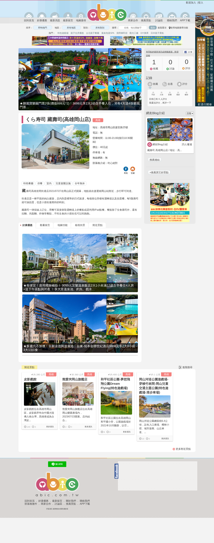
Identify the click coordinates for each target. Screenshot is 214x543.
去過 (170, 84)
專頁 (126, 173)
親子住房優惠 (77, 33)
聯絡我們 (172, 20)
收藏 (155, 84)
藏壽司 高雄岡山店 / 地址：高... (164, 150)
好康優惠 (42, 20)
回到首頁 (29, 20)
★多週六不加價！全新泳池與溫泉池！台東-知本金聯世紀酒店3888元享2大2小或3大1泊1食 (79, 348)
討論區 (159, 20)
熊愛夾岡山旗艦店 (74, 379)
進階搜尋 (187, 367)
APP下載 (185, 20)
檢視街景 (80, 225)
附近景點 (98, 225)
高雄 (97, 120)
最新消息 (55, 20)
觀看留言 (45, 225)
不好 (153, 95)
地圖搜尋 (81, 20)
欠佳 (161, 95)
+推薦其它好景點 (159, 172)
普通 (170, 95)
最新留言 (68, 20)
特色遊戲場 (62, 33)
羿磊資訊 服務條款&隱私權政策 (57, 509)
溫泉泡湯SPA (107, 33)
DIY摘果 (145, 33)
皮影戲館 (30, 379)
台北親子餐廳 (92, 33)
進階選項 (162, 27)
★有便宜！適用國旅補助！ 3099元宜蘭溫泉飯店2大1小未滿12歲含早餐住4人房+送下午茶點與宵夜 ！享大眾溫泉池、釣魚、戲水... (78, 287)
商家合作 (133, 20)
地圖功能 (62, 225)
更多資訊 (50, 427)
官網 (133, 173)
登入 (200, 2)
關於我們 (71, 501)
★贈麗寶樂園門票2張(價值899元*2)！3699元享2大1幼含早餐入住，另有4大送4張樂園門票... (80, 105)
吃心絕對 (113, 163)
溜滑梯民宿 (121, 33)
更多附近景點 (183, 449)
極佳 (186, 95)
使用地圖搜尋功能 (179, 27)
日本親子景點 (157, 33)
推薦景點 (146, 20)
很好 (178, 95)
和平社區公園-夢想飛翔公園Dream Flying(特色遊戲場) (115, 384)
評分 (184, 84)
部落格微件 (31, 503)
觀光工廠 (134, 33)
